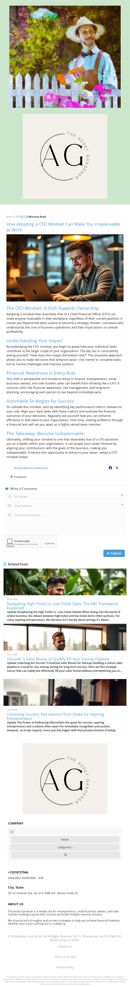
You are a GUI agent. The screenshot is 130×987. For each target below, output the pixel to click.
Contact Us (65, 946)
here (88, 984)
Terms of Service (65, 957)
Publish (115, 553)
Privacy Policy (65, 967)
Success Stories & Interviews (31, 468)
